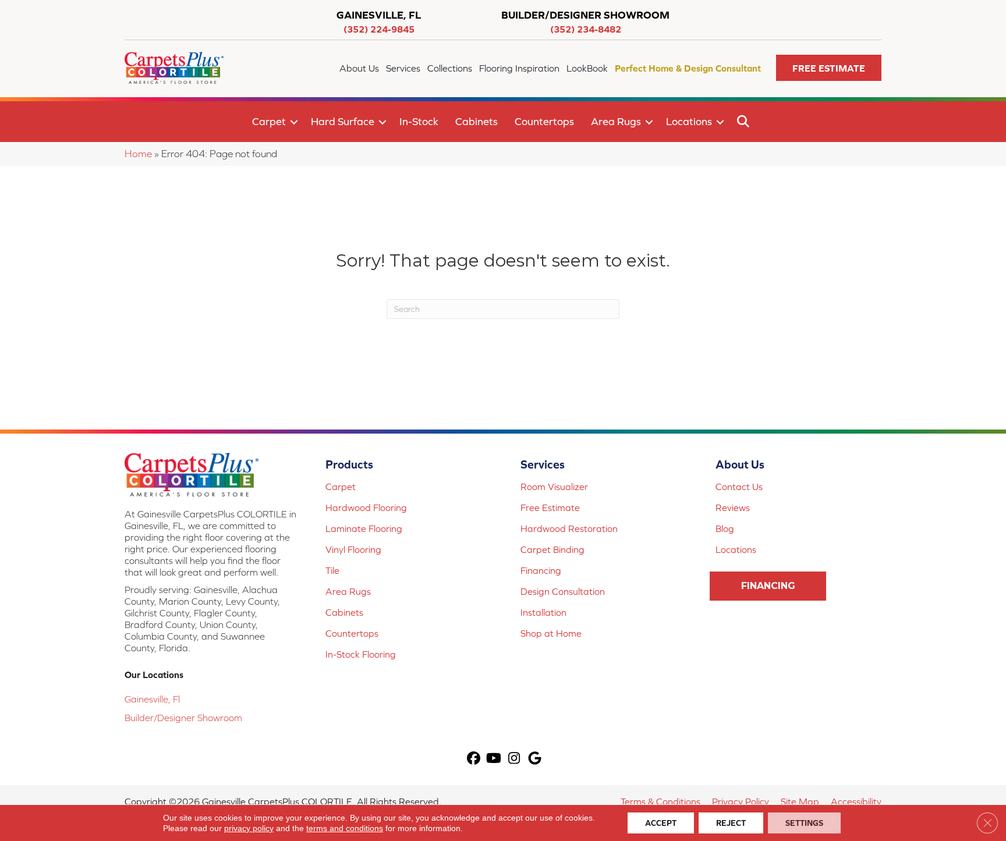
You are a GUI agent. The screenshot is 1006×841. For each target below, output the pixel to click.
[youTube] (494, 759)
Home (138, 153)
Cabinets (476, 121)
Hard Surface (342, 121)
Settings (804, 823)
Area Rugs (616, 121)
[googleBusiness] (534, 759)
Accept (660, 823)
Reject (731, 823)
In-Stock (418, 121)
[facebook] (473, 759)
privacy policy (249, 828)
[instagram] (514, 759)
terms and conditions (344, 828)
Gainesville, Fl (152, 699)
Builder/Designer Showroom (183, 717)
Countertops (544, 121)
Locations (689, 121)
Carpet (269, 121)
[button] (828, 68)
